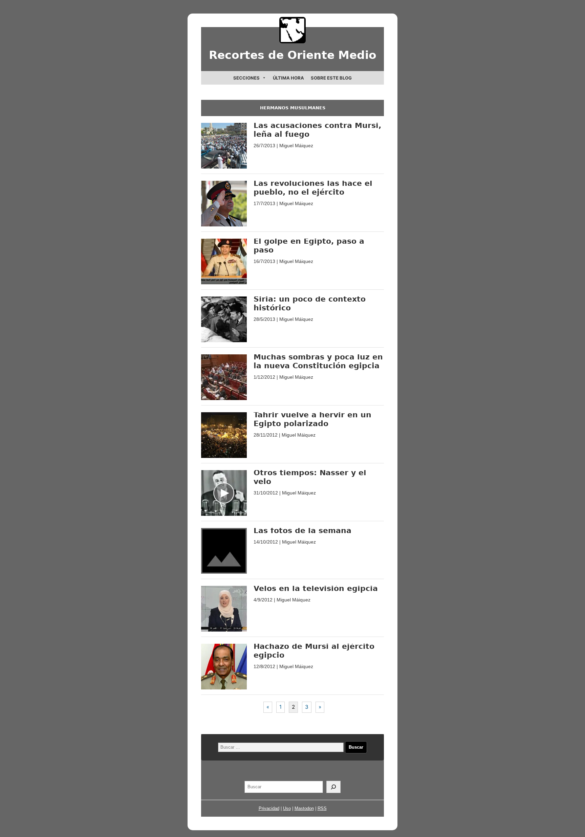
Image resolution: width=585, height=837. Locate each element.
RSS (322, 808)
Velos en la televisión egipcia (316, 588)
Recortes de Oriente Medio (292, 55)
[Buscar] (333, 787)
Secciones (246, 78)
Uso (287, 808)
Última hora (288, 78)
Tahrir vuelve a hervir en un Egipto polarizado (312, 419)
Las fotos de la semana (302, 530)
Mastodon (304, 808)
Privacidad (269, 808)
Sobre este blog (331, 78)
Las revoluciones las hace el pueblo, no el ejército (313, 187)
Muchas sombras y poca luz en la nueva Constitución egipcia (318, 361)
